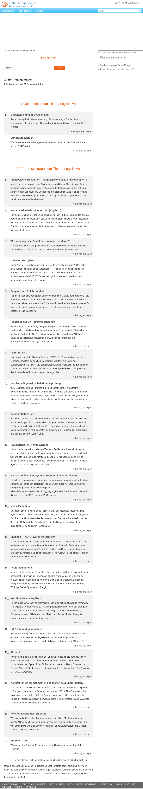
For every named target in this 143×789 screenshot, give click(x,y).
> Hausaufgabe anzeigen (79, 131)
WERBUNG (31, 787)
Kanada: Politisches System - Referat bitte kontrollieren (43, 475)
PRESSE (18, 787)
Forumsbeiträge (35, 84)
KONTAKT (6, 787)
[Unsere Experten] (113, 57)
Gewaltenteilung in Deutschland (29, 114)
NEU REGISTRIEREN (131, 3)
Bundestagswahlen (21, 137)
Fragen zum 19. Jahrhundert (27, 291)
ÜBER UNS (130, 784)
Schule (7, 50)
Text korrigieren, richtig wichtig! (29, 444)
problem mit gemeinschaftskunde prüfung (35, 383)
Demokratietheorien (22, 414)
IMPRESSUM (107, 784)
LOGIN (117, 3)
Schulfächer (8, 11)
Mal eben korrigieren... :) (25, 260)
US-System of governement (26, 629)
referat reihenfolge (21, 567)
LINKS (119, 784)
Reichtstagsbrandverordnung (28, 713)
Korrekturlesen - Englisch (25, 598)
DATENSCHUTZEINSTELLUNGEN (82, 784)
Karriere (39, 11)
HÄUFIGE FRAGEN (10, 784)
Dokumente (12, 84)
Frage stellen (24, 11)
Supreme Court (19, 740)
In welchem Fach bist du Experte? (117, 69)
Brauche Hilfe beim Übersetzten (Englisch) (35, 210)
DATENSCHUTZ (56, 784)
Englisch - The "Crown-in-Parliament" (32, 537)
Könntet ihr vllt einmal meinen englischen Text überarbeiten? (46, 683)
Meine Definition (20, 506)
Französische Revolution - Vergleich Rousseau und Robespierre (48, 179)
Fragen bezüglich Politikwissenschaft (32, 322)
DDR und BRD (18, 352)
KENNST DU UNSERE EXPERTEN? (117, 52)
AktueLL (15, 652)
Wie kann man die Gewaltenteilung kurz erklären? (40, 241)
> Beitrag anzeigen (82, 204)
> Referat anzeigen (82, 151)
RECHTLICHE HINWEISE (34, 784)
